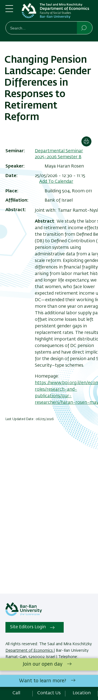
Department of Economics (29, 651)
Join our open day (42, 664)
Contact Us (49, 693)
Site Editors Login (28, 627)
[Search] (84, 28)
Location (82, 693)
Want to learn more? (42, 680)
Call (16, 693)
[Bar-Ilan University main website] (23, 615)
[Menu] (9, 11)
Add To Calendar (56, 182)
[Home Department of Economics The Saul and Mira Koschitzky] (57, 11)
